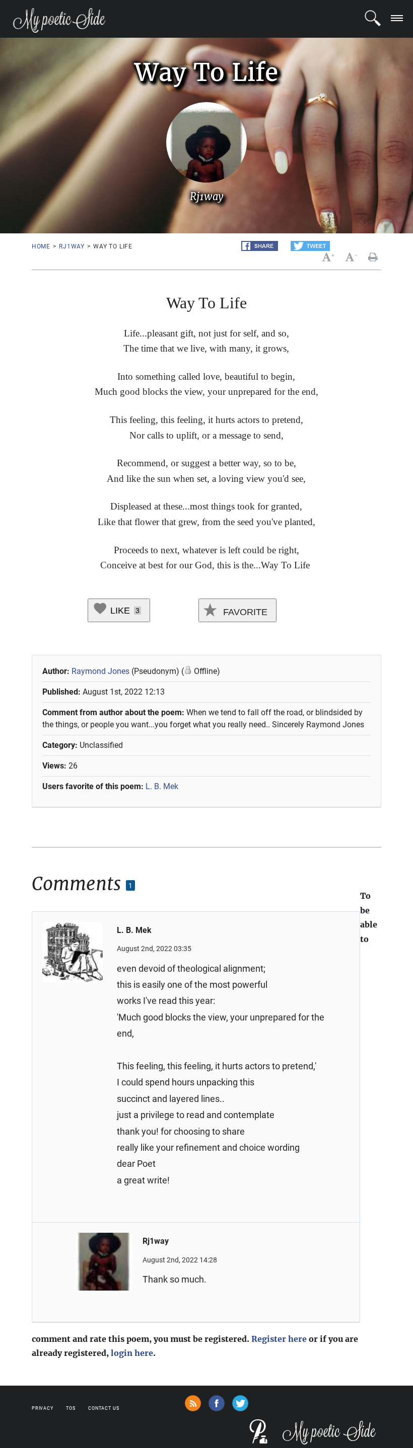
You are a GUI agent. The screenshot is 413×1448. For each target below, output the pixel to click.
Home (41, 246)
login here (132, 1353)
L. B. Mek (162, 786)
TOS (71, 1408)
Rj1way (72, 246)
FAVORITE (244, 612)
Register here (279, 1339)
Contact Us (103, 1408)
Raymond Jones (100, 671)
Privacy (42, 1408)
